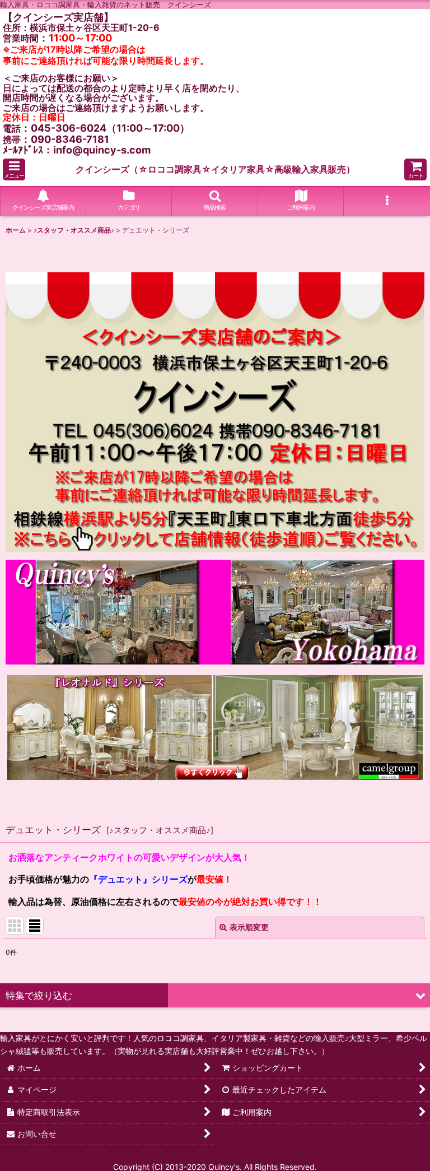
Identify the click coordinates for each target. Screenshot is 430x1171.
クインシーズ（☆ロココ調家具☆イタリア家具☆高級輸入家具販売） (215, 169)
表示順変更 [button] (249, 927)
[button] (14, 169)
